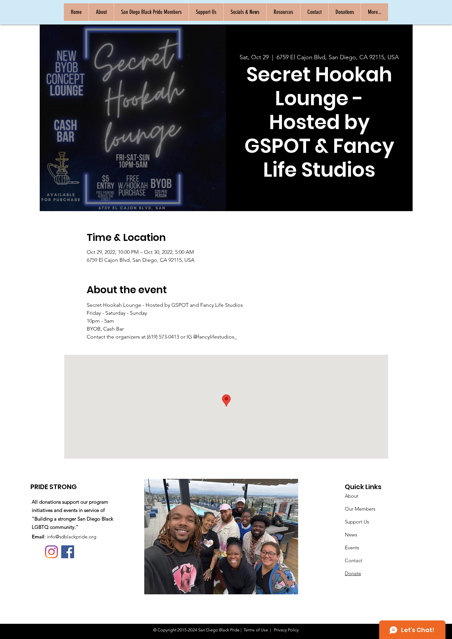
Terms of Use (256, 629)
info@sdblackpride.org (71, 536)
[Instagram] (51, 551)
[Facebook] (67, 551)
